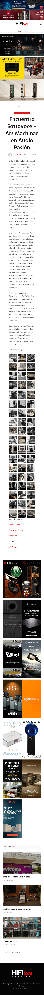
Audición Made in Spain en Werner (17, 909)
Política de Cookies (34, 984)
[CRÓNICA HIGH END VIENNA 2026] (22, 863)
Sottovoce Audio (16, 530)
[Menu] (3, 24)
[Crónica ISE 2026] (22, 928)
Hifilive (18, 155)
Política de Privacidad (18, 984)
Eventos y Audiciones (22, 113)
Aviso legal (6, 984)
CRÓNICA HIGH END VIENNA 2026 (16, 877)
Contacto (22, 986)
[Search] (40, 24)
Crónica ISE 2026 (10, 941)
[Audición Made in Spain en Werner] (22, 895)
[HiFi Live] (22, 24)
